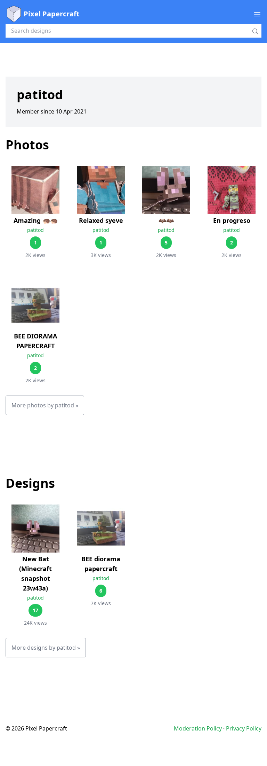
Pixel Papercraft (52, 13)
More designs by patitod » (45, 647)
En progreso (231, 220)
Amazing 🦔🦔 (36, 220)
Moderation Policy (198, 728)
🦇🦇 (166, 220)
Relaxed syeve (101, 220)
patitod (35, 230)
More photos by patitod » (44, 405)
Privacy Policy (243, 728)
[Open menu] (257, 13)
